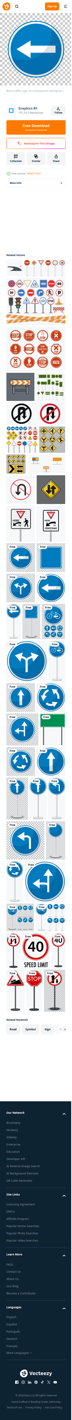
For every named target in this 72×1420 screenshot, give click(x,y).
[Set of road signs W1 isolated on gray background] (43, 508)
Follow (58, 112)
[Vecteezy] (6, 6)
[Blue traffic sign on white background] (20, 789)
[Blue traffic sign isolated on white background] (26, 868)
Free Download (36, 127)
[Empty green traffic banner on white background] (19, 1013)
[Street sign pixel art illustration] (20, 402)
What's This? (34, 173)
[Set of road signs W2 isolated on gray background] (19, 512)
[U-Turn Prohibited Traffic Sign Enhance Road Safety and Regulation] (35, 458)
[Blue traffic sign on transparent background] (20, 698)
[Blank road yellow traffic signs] (25, 536)
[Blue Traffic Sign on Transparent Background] (20, 1257)
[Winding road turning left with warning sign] (14, 265)
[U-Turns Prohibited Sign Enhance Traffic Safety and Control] (20, 562)
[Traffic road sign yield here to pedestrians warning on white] (20, 627)
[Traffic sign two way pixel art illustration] (20, 592)
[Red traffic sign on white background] (44, 1290)
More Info (15, 180)
